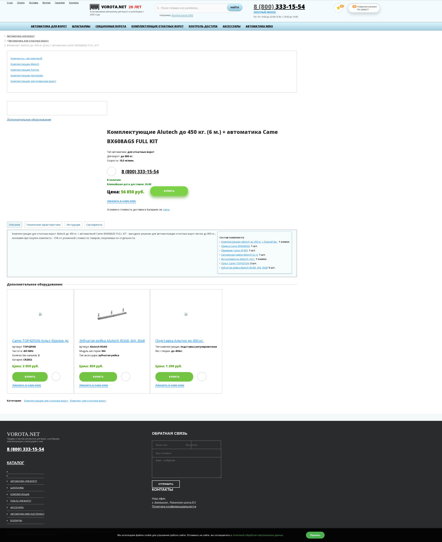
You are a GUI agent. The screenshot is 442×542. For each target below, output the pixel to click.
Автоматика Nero (259, 26)
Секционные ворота (110, 26)
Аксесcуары (232, 26)
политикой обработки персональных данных (258, 535)
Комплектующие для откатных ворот (46, 400)
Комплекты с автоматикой (26, 58)
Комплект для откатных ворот (88, 400)
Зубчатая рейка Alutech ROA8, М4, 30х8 (244, 267)
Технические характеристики (43, 224)
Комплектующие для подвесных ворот (33, 81)
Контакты (74, 2)
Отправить (165, 484)
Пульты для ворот (20, 500)
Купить (169, 191)
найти (234, 7)
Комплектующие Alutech (25, 64)
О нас (10, 2)
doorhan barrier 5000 (182, 15)
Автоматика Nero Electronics (27, 514)
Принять (315, 535)
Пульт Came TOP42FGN (235, 263)
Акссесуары (17, 507)
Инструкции (73, 224)
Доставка (33, 2)
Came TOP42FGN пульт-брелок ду (40, 341)
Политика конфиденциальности (174, 506)
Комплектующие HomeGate (27, 75)
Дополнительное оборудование (29, 119)
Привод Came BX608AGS (235, 246)
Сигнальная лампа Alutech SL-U (239, 254)
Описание (14, 224)
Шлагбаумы (81, 26)
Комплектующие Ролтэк (25, 69)
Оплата (21, 2)
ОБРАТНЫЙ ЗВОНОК (265, 12)
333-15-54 (279, 6)
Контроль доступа (203, 26)
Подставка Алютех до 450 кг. (179, 341)
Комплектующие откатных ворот (157, 26)
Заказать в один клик (121, 201)
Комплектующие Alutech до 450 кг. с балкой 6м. (249, 241)
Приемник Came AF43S (234, 250)
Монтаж (46, 2)
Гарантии (60, 2)
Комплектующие (19, 494)
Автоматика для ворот (49, 26)
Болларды (16, 520)
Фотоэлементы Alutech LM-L (238, 259)
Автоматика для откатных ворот (28, 40)
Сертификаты (94, 224)
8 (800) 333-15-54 (140, 171)
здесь (166, 209)
